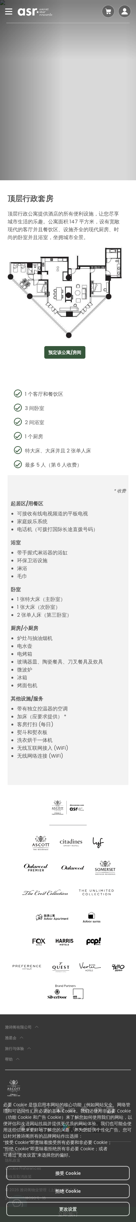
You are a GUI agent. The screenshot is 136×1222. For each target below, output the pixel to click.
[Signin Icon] (124, 11)
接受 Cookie (68, 1173)
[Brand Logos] (41, 842)
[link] (13, 1088)
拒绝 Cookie (68, 1191)
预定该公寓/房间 (64, 352)
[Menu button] (9, 11)
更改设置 (68, 1209)
